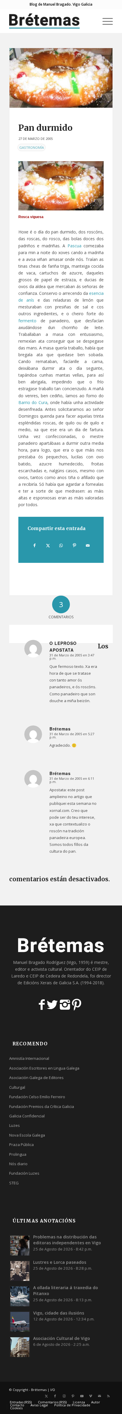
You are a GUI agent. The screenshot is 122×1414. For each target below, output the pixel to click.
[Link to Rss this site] (108, 1396)
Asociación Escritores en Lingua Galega (44, 1068)
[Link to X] (46, 1396)
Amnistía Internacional (29, 1058)
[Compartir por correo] (87, 545)
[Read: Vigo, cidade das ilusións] (19, 1321)
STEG (14, 1183)
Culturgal (17, 1087)
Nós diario (18, 1163)
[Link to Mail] (99, 1396)
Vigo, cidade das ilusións (58, 1313)
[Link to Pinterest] (72, 1396)
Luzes (14, 1125)
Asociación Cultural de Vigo (61, 1338)
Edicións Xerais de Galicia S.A (50, 982)
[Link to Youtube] (81, 1396)
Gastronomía (31, 147)
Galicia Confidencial (27, 1116)
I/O (52, 1389)
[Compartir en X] (47, 545)
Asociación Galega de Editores (36, 1077)
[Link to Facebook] (55, 1396)
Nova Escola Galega (27, 1135)
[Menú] (105, 21)
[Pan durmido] (61, 78)
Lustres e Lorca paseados (59, 1262)
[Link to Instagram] (64, 1396)
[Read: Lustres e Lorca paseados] (19, 1270)
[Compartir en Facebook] (34, 545)
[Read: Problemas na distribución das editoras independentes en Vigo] (19, 1245)
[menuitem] (91, 21)
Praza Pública (21, 1144)
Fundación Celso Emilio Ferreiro (37, 1096)
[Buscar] (91, 21)
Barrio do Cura (32, 402)
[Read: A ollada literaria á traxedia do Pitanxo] (19, 1296)
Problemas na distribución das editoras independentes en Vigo (67, 1239)
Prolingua (17, 1154)
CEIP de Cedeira (45, 976)
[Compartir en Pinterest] (74, 545)
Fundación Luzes (24, 1173)
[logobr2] (50, 21)
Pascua (74, 246)
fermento (27, 320)
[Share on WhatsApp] (61, 545)
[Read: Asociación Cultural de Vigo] (19, 1346)
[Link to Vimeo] (90, 1396)
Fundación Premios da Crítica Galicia (41, 1106)
